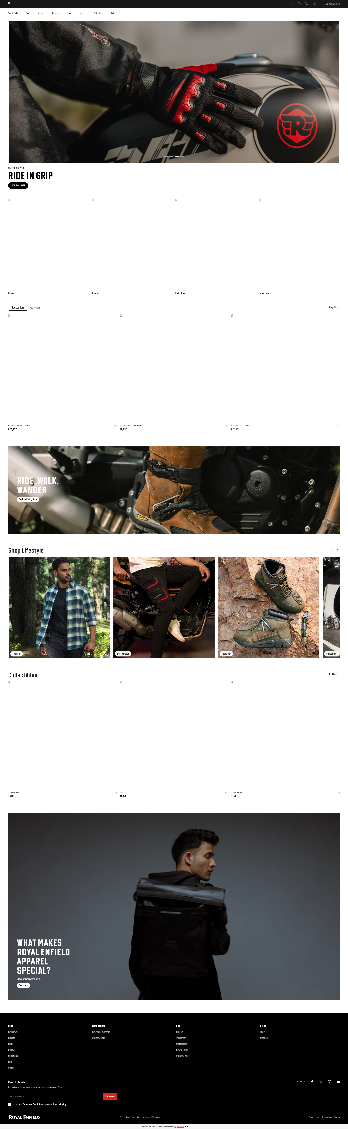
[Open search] (291, 3)
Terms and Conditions (33, 1104)
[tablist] (174, 307)
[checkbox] (9, 1104)
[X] (320, 1081)
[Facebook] (312, 1081)
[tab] (18, 307)
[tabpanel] (174, 373)
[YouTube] (338, 1081)
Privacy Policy (59, 1104)
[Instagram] (329, 1081)
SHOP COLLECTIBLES (20, 185)
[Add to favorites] (115, 793)
